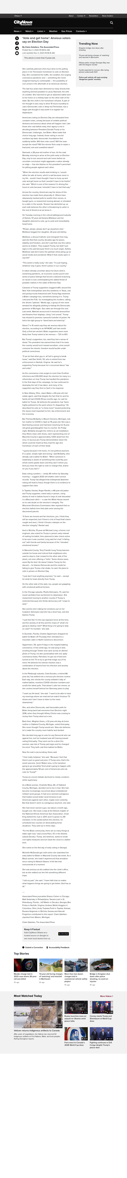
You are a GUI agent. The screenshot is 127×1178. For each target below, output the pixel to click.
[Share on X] (17, 38)
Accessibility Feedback (59, 947)
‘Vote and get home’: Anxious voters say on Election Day (46, 40)
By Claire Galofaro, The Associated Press (40, 47)
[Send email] (17, 53)
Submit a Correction (34, 947)
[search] (111, 23)
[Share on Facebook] (17, 43)
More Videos (106, 996)
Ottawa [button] (17, 16)
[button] (81, 16)
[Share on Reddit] (17, 48)
